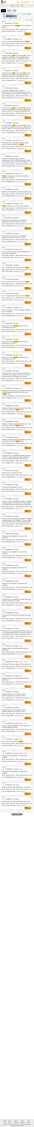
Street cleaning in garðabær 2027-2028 (12, 473)
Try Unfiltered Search (11, 16)
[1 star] (12, 14)
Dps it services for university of (12, 741)
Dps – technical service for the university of (15, 267)
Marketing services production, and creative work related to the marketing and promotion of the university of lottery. (16, 392)
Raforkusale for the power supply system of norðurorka (16, 664)
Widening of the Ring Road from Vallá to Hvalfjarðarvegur (16, 191)
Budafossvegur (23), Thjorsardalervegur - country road (16, 787)
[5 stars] (19, 14)
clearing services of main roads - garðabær (16, 206)
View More (17, 814)
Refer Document (10, 29)
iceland (29, 14)
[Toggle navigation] (32, 2)
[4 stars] (17, 14)
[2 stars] (14, 14)
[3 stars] (16, 14)
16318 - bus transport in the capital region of (15, 41)
